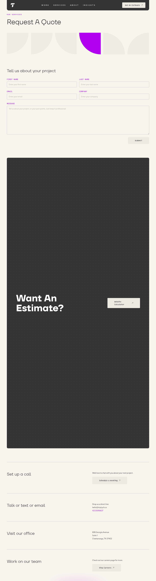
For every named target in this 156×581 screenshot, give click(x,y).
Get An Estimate (132, 5)
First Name (12, 79)
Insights (89, 5)
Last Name (84, 79)
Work (45, 5)
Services (59, 5)
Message (11, 103)
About (74, 5)
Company (83, 91)
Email (10, 91)
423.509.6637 (97, 510)
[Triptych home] (13, 5)
